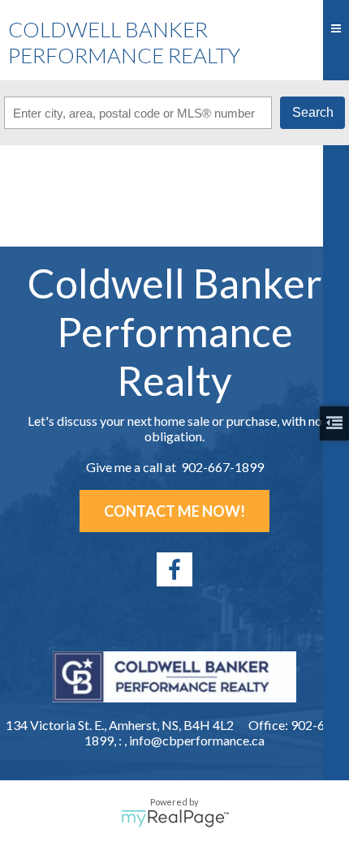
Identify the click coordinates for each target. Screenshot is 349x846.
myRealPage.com (175, 818)
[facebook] (174, 569)
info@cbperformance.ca (197, 740)
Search (313, 112)
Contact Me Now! (174, 511)
